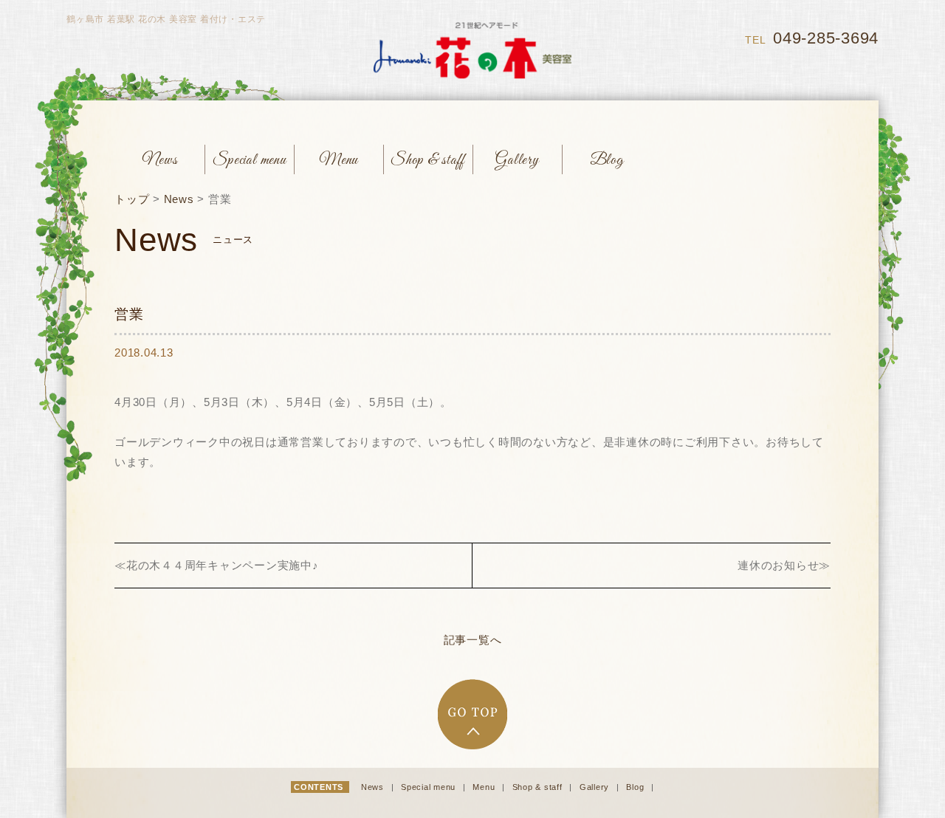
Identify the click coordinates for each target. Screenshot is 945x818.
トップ (131, 199)
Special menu (429, 787)
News (179, 199)
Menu (485, 787)
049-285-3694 (826, 38)
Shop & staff (539, 787)
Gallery (596, 787)
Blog (636, 787)
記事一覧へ (473, 639)
